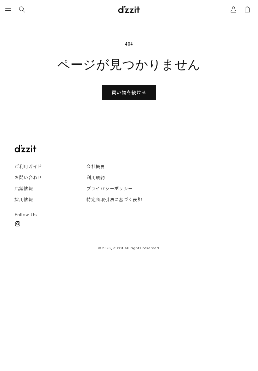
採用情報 (23, 199)
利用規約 (96, 177)
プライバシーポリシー (110, 188)
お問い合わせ (28, 177)
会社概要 (96, 166)
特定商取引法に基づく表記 (114, 199)
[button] (8, 9)
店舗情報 (23, 188)
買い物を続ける (129, 92)
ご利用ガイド (28, 166)
